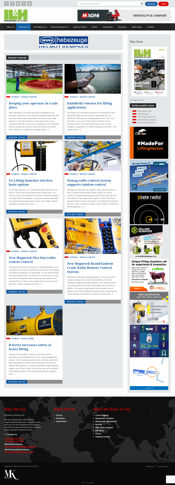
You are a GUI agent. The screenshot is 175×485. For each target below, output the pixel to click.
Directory (122, 27)
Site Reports (38, 27)
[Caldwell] (149, 290)
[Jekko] (149, 158)
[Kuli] (63, 42)
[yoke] (149, 356)
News (9, 27)
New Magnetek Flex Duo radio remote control (32, 260)
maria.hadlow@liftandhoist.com (20, 446)
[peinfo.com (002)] (149, 389)
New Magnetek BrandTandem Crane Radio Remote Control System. (90, 267)
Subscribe (149, 466)
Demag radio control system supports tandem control (89, 182)
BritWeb (91, 482)
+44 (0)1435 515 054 (13, 441)
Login (163, 4)
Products (23, 27)
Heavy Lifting (28, 338)
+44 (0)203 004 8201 (13, 438)
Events (94, 27)
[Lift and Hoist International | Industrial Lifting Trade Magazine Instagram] (24, 3)
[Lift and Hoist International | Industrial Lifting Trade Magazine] (16, 15)
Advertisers (108, 27)
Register (151, 4)
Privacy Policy (162, 466)
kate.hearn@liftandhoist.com (18, 452)
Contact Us (12, 434)
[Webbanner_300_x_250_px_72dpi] (149, 223)
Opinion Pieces (79, 27)
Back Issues (137, 27)
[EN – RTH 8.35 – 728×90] (124, 15)
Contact (150, 27)
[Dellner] (146, 257)
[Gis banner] (149, 323)
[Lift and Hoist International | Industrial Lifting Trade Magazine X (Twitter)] (12, 3)
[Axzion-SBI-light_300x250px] (149, 191)
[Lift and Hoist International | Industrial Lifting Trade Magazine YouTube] (29, 3)
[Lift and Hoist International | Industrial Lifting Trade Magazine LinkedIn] (18, 3)
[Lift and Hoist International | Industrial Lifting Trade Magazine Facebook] (6, 3)
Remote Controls (29, 97)
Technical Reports (58, 27)
